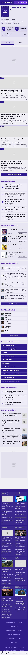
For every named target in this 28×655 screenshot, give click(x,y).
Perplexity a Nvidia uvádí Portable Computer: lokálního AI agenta (20, 506)
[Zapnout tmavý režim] (18, 2)
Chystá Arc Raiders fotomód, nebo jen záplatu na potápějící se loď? (11, 422)
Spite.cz (4, 417)
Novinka (2, 77)
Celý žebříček (14, 335)
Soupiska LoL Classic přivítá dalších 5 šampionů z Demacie (20, 545)
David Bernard (6, 99)
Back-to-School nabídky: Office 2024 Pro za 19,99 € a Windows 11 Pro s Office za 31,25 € (7, 608)
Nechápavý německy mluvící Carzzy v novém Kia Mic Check (20, 539)
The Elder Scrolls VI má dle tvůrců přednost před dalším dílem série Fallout (12, 92)
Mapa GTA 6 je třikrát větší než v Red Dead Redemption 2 (11, 436)
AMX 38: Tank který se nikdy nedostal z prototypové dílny (7, 575)
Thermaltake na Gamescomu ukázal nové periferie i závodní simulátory (20, 521)
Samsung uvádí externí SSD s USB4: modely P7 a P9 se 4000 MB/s (7, 599)
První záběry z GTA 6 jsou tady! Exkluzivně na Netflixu (7, 512)
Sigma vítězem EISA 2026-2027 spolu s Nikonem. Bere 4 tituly (20, 609)
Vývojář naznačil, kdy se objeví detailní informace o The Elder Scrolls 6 (11, 163)
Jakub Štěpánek (6, 123)
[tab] (7, 43)
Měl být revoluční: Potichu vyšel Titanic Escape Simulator (11, 414)
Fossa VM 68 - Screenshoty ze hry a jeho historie (7, 569)
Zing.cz (3, 432)
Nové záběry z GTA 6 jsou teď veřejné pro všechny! (11, 442)
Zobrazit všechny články (14, 174)
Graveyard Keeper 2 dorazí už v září (20, 568)
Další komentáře (14, 304)
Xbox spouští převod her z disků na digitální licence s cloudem (20, 513)
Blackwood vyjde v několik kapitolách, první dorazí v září (7, 551)
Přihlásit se (24, 2)
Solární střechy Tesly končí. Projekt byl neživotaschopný (7, 615)
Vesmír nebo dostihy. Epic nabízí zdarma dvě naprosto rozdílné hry (7, 520)
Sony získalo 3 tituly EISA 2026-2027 (20, 597)
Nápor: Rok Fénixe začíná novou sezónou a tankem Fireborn (7, 582)
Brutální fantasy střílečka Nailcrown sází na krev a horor (20, 580)
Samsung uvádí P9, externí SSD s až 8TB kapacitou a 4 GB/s (20, 603)
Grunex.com (5, 425)
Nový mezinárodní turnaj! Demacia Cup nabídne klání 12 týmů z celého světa (20, 552)
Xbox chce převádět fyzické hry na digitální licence (11, 429)
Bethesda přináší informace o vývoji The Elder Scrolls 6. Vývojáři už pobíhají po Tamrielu (13, 116)
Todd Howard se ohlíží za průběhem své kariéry (13, 140)
